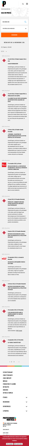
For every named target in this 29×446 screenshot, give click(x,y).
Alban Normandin (13, 63)
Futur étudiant (8, 372)
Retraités (6, 387)
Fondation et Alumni (9, 384)
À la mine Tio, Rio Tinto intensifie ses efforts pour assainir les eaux (17, 100)
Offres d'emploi (8, 393)
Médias (5, 381)
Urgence (5, 390)
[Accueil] (4, 4)
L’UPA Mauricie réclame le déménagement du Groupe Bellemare (15, 314)
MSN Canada (19, 330)
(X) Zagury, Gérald (6, 47)
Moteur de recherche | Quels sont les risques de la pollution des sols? (17, 235)
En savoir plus (18, 444)
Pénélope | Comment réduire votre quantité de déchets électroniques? (16, 203)
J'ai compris (10, 444)
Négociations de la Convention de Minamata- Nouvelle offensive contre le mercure (17, 167)
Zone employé (7, 378)
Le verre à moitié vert (14, 342)
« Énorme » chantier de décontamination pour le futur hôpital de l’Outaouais (17, 136)
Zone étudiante (8, 375)
